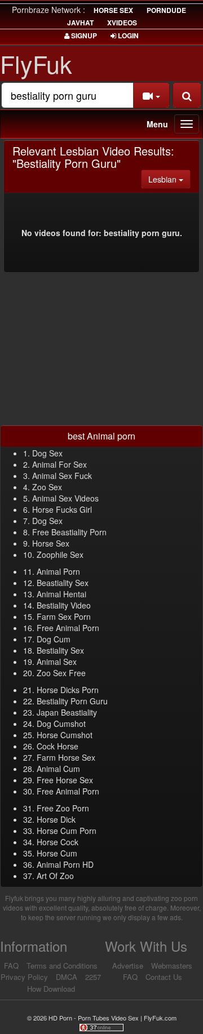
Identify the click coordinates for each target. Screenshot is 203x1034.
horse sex (113, 10)
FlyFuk (36, 63)
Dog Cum (53, 639)
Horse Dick (56, 819)
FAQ (11, 965)
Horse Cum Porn (66, 830)
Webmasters (171, 965)
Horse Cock (57, 841)
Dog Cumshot (61, 723)
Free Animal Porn (68, 627)
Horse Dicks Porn (68, 689)
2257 (93, 976)
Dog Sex (47, 453)
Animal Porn (58, 571)
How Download (51, 988)
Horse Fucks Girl (62, 509)
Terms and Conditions (62, 965)
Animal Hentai (61, 594)
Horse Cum (57, 853)
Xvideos (122, 22)
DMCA (66, 976)
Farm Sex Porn (64, 616)
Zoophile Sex (60, 554)
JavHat (80, 22)
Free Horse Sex (65, 780)
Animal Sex (57, 661)
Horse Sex (50, 543)
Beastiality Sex (63, 582)
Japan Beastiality (67, 712)
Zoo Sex (47, 486)
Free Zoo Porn (63, 808)
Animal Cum (58, 768)
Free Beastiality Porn (69, 532)
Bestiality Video (64, 605)
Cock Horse (57, 746)
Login (127, 35)
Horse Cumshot (64, 734)
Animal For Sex (59, 464)
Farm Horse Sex (66, 757)
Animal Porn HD (65, 864)
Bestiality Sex (60, 650)
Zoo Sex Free (61, 672)
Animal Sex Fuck (62, 475)
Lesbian (169, 179)
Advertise (127, 965)
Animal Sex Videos (65, 498)
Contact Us (163, 976)
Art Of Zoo (55, 875)
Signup (83, 35)
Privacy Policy (24, 976)
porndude (166, 10)
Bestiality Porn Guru (72, 701)
